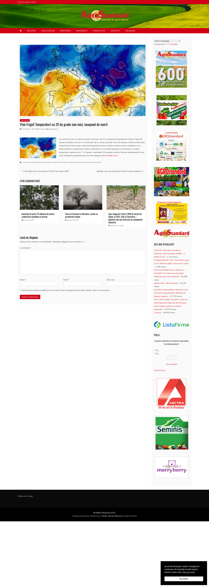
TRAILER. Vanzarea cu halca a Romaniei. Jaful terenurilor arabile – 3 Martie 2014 (169, 253)
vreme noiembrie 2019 (70, 162)
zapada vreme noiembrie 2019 (90, 162)
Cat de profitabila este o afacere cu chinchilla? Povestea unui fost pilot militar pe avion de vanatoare (169, 273)
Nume (23, 279)
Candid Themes (130, 516)
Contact (157, 312)
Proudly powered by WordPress (86, 516)
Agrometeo (25, 120)
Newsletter (130, 30)
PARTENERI (65, 30)
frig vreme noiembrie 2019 (32, 162)
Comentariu (25, 248)
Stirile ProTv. (113, 155)
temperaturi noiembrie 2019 (52, 162)
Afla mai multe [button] (189, 572)
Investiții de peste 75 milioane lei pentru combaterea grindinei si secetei (38, 215)
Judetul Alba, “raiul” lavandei (166, 283)
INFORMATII (81, 30)
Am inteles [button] (183, 579)
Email (66, 279)
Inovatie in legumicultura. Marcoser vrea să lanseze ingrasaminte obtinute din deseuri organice (171, 292)
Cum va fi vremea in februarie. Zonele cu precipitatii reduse (81, 215)
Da (157, 350)
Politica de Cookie (25, 496)
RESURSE (31, 30)
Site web (110, 279)
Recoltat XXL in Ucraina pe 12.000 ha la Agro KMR (47, 171)
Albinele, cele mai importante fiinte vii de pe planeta (119, 171)
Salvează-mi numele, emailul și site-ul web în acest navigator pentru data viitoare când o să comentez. (66, 290)
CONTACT (115, 30)
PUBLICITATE (99, 30)
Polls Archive (159, 370)
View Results (171, 364)
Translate (174, 44)
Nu (157, 353)
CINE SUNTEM (48, 30)
